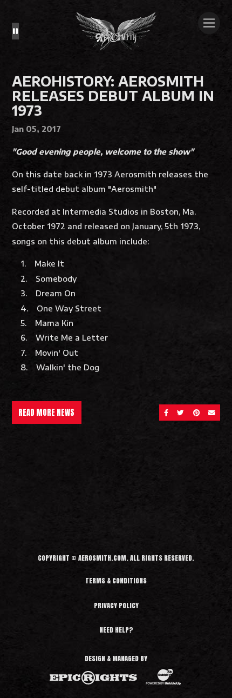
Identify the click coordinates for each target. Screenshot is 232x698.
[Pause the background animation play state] (15, 31)
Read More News (46, 412)
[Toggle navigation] (209, 23)
